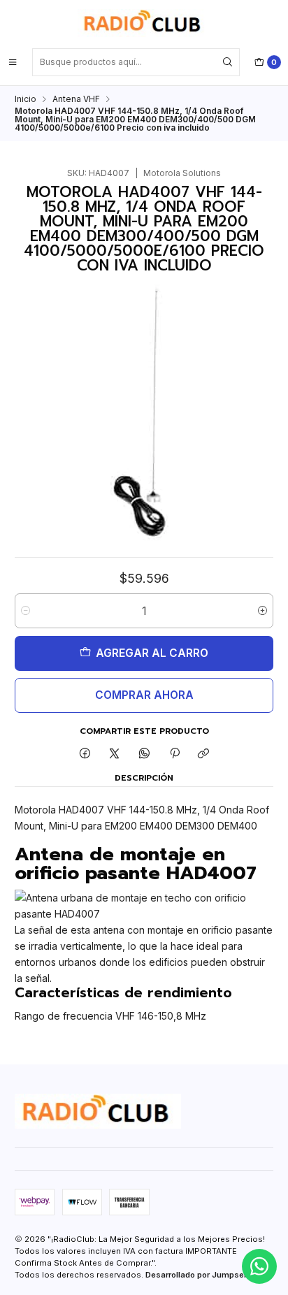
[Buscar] (228, 62)
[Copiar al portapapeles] (204, 754)
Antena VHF (76, 99)
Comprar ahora (144, 695)
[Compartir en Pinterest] (174, 754)
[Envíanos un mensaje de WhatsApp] (259, 1266)
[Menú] (12, 62)
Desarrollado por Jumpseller (200, 1275)
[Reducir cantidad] (25, 611)
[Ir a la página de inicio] (144, 23)
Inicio (25, 99)
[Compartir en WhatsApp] (144, 754)
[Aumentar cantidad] (262, 611)
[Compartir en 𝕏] (114, 754)
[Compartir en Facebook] (85, 754)
